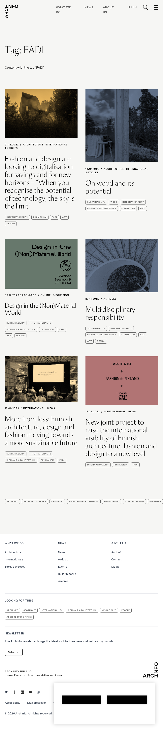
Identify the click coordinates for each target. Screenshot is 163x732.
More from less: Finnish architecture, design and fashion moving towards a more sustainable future (41, 431)
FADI (54, 217)
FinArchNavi (111, 501)
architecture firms (19, 616)
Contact (116, 559)
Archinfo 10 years (34, 501)
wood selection (134, 501)
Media (115, 566)
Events (62, 566)
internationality (17, 217)
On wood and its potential (109, 187)
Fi (128, 7)
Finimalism (40, 217)
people (125, 610)
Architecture (33, 144)
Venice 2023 (109, 610)
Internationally (14, 559)
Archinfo (12, 501)
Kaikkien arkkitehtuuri (84, 501)
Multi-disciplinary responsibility (110, 313)
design (11, 223)
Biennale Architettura (101, 208)
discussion (61, 295)
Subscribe (13, 652)
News (88, 7)
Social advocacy (15, 566)
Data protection (37, 702)
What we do (14, 543)
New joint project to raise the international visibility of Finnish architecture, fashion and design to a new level (121, 438)
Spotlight (57, 501)
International (57, 144)
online (46, 295)
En (135, 7)
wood (114, 202)
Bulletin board (67, 574)
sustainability (96, 202)
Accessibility (12, 702)
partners (155, 501)
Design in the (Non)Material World (40, 309)
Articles (11, 148)
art (64, 217)
